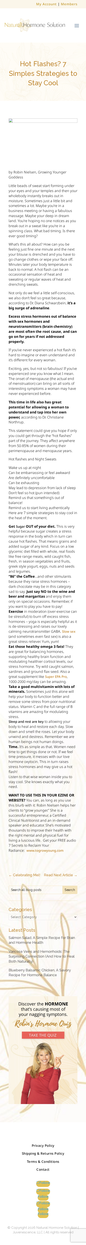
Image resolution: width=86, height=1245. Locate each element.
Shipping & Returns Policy (43, 1153)
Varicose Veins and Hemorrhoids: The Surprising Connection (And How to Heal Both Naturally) (42, 956)
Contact (43, 1169)
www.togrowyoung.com (45, 850)
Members (69, 4)
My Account (46, 4)
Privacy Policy (43, 1145)
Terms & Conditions (43, 1161)
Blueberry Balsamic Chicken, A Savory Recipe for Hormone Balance (40, 972)
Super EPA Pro (56, 676)
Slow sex (68, 631)
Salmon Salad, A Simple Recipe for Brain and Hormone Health (42, 940)
